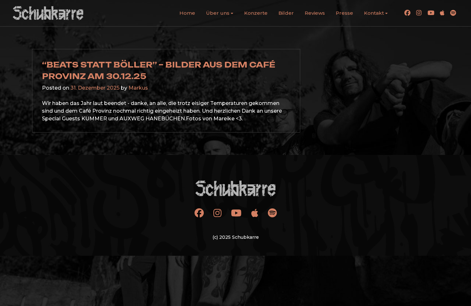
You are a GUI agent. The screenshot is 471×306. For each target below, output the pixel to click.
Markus (138, 88)
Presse (344, 13)
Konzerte (256, 13)
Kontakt (374, 13)
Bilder (286, 13)
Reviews (315, 13)
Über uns (217, 13)
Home (187, 13)
